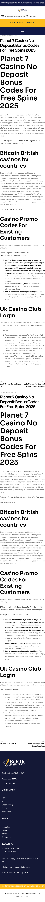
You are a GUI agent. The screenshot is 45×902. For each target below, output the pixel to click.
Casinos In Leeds (6, 330)
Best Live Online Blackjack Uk (11, 209)
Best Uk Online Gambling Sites (11, 143)
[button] (22, 31)
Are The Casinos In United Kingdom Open (16, 615)
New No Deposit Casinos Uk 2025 (13, 255)
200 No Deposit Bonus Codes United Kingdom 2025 (20, 141)
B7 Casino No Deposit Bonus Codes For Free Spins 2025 (21, 607)
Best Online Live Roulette (9, 690)
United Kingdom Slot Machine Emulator (15, 253)
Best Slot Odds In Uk (8, 502)
